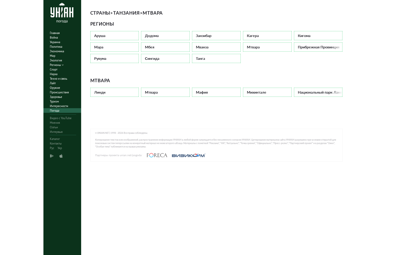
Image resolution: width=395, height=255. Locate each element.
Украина (55, 42)
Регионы (56, 65)
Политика (56, 47)
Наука (53, 74)
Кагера (253, 35)
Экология (56, 60)
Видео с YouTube (61, 118)
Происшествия (59, 92)
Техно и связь (58, 79)
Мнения (55, 123)
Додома (152, 35)
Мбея (149, 47)
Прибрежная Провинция (318, 47)
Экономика (57, 51)
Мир (52, 56)
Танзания (126, 13)
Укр (60, 148)
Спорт (53, 69)
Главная (55, 33)
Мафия (202, 92)
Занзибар (203, 35)
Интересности (59, 106)
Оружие (55, 88)
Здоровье (56, 97)
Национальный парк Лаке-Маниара (320, 92)
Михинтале (256, 92)
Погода (54, 111)
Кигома (304, 35)
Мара (98, 47)
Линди (99, 92)
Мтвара (253, 47)
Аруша (99, 35)
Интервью (56, 132)
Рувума (100, 58)
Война (54, 37)
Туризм (54, 101)
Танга (200, 58)
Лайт (53, 83)
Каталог (55, 139)
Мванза (202, 47)
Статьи (54, 127)
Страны (100, 13)
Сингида (152, 58)
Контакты (56, 143)
